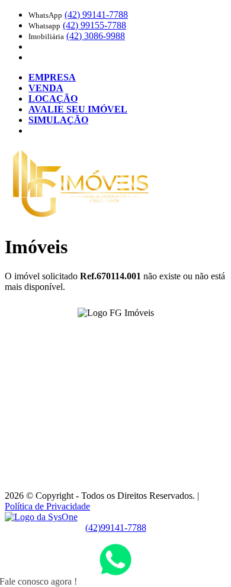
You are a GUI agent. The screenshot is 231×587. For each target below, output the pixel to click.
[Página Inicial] (81, 218)
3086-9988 (95, 36)
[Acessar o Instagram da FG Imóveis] (123, 331)
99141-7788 (96, 14)
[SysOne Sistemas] (41, 517)
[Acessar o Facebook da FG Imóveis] (108, 331)
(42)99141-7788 (115, 528)
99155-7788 (94, 25)
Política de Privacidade (47, 506)
